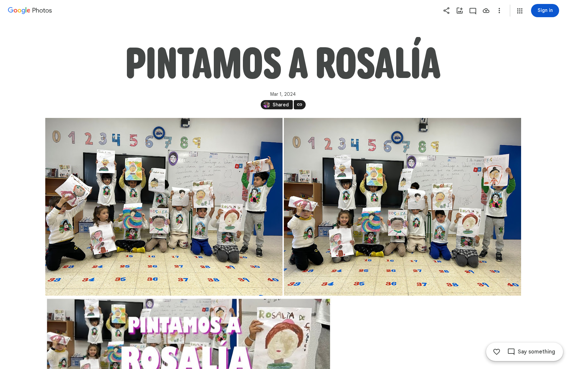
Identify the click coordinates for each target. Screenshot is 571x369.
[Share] (446, 10)
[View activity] (472, 10)
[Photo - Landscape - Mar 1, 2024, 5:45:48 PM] (402, 207)
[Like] (496, 351)
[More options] (499, 10)
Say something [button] (536, 352)
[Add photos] (459, 10)
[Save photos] (486, 10)
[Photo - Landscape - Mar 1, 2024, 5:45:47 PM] (164, 207)
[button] (519, 11)
